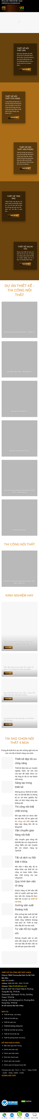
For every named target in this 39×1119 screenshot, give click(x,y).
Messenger (27, 1117)
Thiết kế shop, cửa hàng (12, 1014)
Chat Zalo (11, 1117)
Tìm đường (4, 1117)
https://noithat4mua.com (18, 986)
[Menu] (3, 8)
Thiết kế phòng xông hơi (13, 1026)
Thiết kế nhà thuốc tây (11, 1034)
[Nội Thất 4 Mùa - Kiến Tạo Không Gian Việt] (21, 8)
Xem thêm (8, 647)
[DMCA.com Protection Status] (26, 1101)
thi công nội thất (22, 821)
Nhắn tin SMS (34, 1117)
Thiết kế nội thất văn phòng (13, 1030)
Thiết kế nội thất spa (11, 1018)
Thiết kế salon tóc (10, 1022)
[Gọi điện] (19, 1114)
